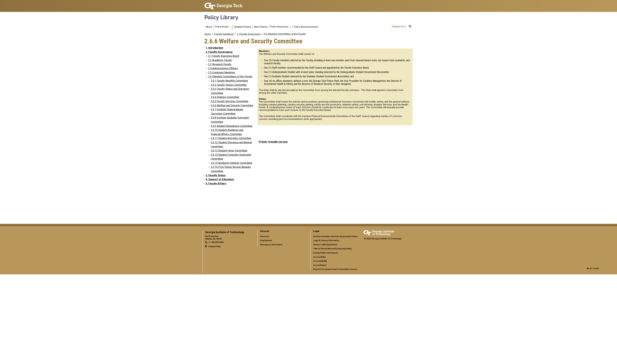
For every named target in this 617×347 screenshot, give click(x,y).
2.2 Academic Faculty (220, 60)
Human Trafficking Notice (325, 244)
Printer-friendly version (273, 141)
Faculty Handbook (223, 34)
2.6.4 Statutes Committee (225, 97)
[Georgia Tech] (378, 232)
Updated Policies (242, 27)
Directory (264, 236)
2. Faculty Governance (248, 34)
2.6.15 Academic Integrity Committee (231, 163)
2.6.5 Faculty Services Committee (229, 101)
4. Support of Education (220, 179)
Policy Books (221, 26)
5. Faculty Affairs (216, 183)
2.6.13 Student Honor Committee (229, 150)
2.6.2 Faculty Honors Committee (229, 84)
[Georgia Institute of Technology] (223, 4)
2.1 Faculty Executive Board (223, 56)
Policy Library (221, 17)
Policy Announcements (306, 27)
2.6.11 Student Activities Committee (231, 138)
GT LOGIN (594, 268)
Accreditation (319, 265)
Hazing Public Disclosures (325, 253)
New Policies (261, 27)
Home (207, 34)
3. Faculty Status (216, 175)
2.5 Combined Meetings (221, 72)
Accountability (320, 261)
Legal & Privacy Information (326, 240)
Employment (266, 240)
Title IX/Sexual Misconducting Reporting (332, 248)
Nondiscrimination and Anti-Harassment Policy (335, 236)
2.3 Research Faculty (220, 64)
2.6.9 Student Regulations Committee (231, 126)
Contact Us (398, 26)
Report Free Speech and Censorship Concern (335, 269)
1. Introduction (214, 47)
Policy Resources (279, 26)
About (209, 27)
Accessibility (319, 257)
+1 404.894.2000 (216, 242)
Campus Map (214, 246)
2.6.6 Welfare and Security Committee (232, 105)
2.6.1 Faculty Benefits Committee (229, 80)
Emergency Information (271, 244)
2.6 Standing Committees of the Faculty (285, 34)
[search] (410, 27)
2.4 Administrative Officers (223, 68)
